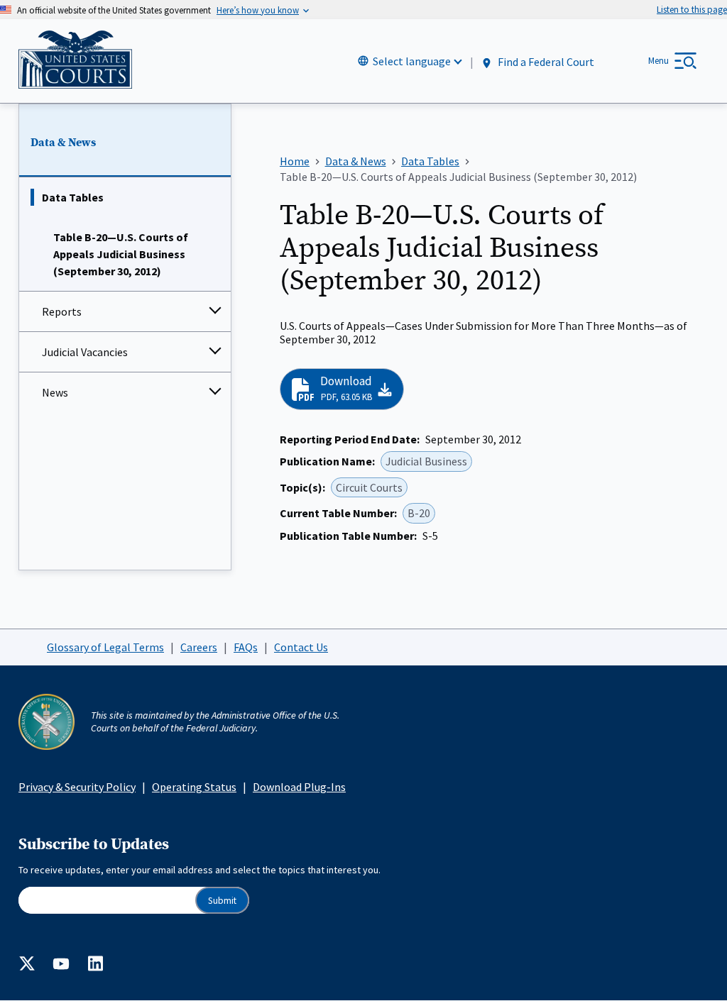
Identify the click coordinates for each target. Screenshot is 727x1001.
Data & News (63, 142)
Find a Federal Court (545, 62)
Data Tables (73, 197)
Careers (198, 647)
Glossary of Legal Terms (105, 647)
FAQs (246, 647)
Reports (62, 311)
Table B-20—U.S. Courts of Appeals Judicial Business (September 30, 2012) (120, 254)
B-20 (419, 513)
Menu (658, 61)
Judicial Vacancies (85, 352)
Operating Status (194, 787)
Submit (222, 901)
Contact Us (301, 647)
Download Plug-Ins (299, 787)
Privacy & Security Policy (77, 787)
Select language (412, 61)
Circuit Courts (369, 487)
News (55, 392)
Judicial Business (426, 461)
